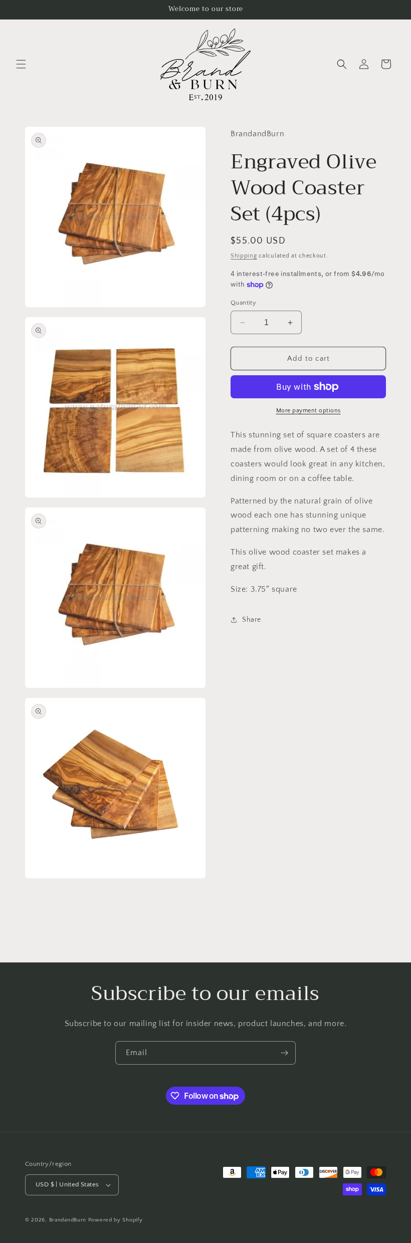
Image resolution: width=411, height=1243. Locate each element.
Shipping (244, 256)
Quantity (243, 302)
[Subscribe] (284, 1053)
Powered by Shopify (115, 1220)
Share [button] (251, 620)
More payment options (308, 410)
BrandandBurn (67, 1220)
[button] (21, 64)
